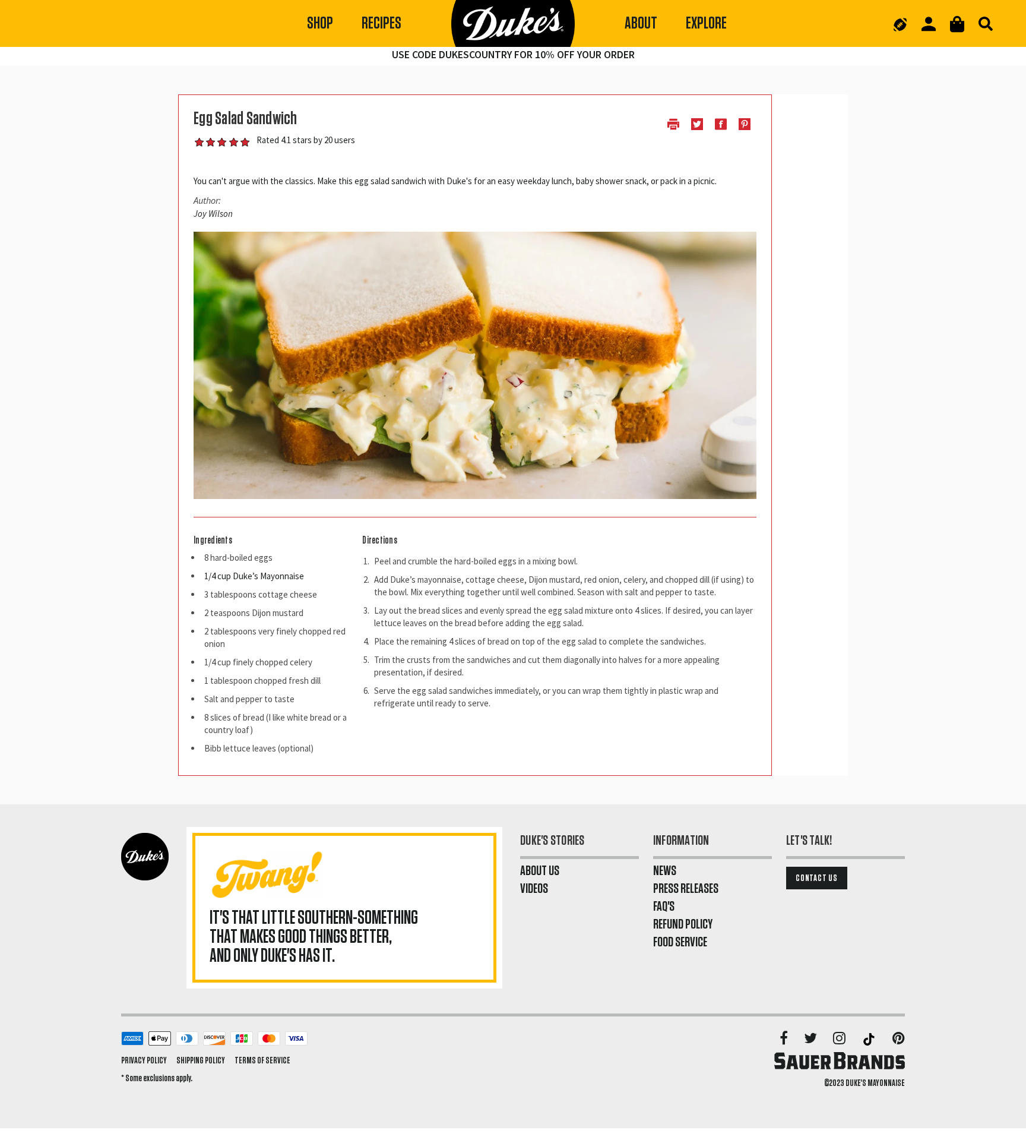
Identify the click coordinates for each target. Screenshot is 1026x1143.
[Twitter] (811, 1039)
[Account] (929, 24)
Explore (706, 23)
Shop (320, 23)
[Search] (985, 24)
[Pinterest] (898, 1039)
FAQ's (663, 906)
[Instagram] (840, 1039)
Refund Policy (682, 924)
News (664, 871)
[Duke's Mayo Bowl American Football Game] (900, 23)
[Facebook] (785, 1039)
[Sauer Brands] (839, 1060)
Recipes (381, 23)
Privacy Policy (144, 1060)
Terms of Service (262, 1060)
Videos (534, 889)
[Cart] (957, 24)
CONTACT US (817, 878)
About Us (539, 871)
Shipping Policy (200, 1060)
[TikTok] (870, 1039)
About (641, 23)
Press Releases (685, 889)
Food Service (680, 942)
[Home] (513, 24)
